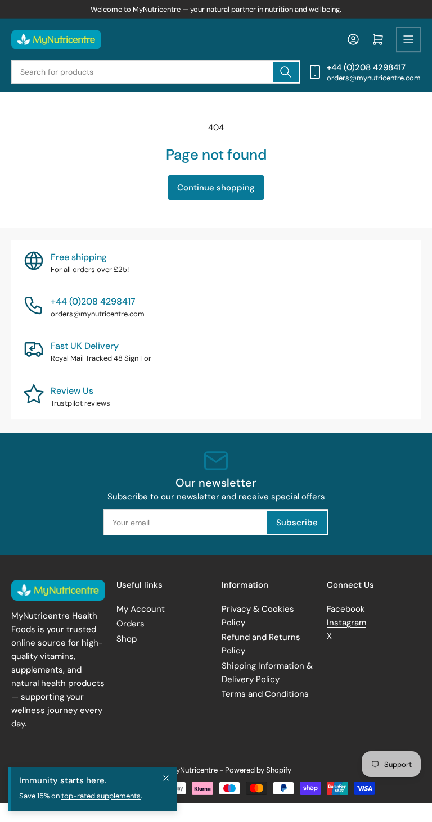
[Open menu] (408, 39)
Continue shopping (216, 187)
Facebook (346, 609)
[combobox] (155, 72)
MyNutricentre (194, 770)
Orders (130, 623)
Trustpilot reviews (80, 403)
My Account (140, 609)
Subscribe (297, 522)
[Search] (285, 71)
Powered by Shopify (258, 770)
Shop (126, 638)
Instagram (346, 622)
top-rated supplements (101, 796)
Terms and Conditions (265, 694)
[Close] (166, 778)
